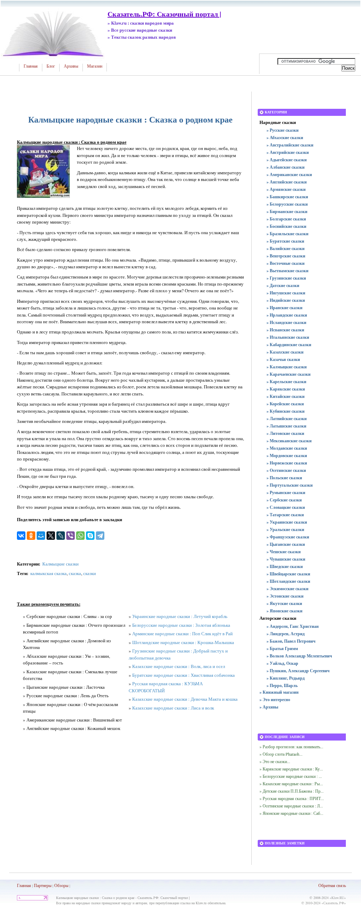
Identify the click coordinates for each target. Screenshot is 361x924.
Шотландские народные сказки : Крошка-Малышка (183, 642)
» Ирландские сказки (287, 315)
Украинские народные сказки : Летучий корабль (179, 616)
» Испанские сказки (285, 330)
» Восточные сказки (286, 263)
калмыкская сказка (48, 573)
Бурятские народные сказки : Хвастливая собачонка (183, 675)
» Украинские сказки (287, 522)
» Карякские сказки (286, 389)
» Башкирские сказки (287, 197)
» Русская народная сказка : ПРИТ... (291, 798)
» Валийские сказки (286, 248)
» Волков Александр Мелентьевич (299, 656)
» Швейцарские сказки (288, 574)
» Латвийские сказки (287, 419)
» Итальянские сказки (288, 337)
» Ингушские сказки (286, 293)
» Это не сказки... (274, 761)
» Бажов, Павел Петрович (291, 641)
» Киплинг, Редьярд (286, 678)
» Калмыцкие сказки (287, 367)
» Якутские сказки (284, 603)
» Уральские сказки (285, 529)
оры (64, 885)
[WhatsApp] (80, 535)
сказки (89, 573)
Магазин (94, 66)
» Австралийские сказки (290, 145)
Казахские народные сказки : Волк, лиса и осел (178, 666)
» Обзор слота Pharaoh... (280, 754)
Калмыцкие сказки (60, 564)
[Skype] (90, 535)
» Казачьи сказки (283, 359)
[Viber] (70, 535)
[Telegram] (100, 535)
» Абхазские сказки (285, 138)
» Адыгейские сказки (287, 160)
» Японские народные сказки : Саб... (291, 813)
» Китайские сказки (286, 396)
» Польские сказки (284, 478)
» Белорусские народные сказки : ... (290, 776)
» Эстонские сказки (285, 596)
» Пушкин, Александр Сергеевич (298, 671)
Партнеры (42, 885)
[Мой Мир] (41, 535)
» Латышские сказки (286, 426)
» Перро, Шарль (282, 685)
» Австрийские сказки (288, 152)
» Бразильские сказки (287, 234)
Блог (51, 66)
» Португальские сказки (290, 485)
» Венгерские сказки (286, 256)
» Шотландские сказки (288, 581)
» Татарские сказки (285, 515)
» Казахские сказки (285, 352)
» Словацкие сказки (286, 507)
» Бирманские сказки (287, 211)
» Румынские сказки (286, 492)
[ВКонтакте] (21, 535)
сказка (75, 573)
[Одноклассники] (31, 535)
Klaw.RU (337, 897)
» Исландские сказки (286, 322)
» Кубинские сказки (286, 411)
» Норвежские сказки (287, 463)
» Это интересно (274, 700)
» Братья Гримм (282, 648)
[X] (51, 535)
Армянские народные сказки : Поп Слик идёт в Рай (182, 633)
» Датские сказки (283, 285)
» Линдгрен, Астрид (286, 634)
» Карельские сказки (286, 382)
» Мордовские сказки (287, 455)
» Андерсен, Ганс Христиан (293, 626)
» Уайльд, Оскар (282, 663)
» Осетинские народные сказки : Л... (291, 805)
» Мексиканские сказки (289, 441)
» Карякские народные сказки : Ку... (291, 769)
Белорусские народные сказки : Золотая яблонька (181, 625)
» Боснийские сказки (286, 226)
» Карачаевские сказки (289, 374)
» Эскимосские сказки (287, 589)
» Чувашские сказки (286, 559)
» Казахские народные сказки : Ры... (291, 783)
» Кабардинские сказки (289, 345)
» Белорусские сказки (287, 204)
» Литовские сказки (285, 433)
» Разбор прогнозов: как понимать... (291, 746)
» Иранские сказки (284, 308)
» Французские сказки (288, 537)
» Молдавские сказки (287, 448)
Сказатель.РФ (333, 902)
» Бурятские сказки (285, 241)
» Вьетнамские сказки (287, 271)
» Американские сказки (289, 174)
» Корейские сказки (285, 404)
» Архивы (268, 707)
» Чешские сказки (284, 552)
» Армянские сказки (286, 189)
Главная (31, 66)
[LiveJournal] (60, 535)
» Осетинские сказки (286, 470)
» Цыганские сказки (286, 544)
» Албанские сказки (286, 167)
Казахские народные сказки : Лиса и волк (173, 708)
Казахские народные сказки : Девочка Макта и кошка (185, 699)
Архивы (71, 66)
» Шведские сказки (285, 566)
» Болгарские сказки (286, 219)
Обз (57, 885)
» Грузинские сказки (286, 278)
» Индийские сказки (286, 300)
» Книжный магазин (279, 692)
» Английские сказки (287, 182)
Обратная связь (332, 885)
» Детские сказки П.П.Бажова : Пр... (291, 791)
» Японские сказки (284, 611)
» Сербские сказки (284, 500)
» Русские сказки (283, 130)
